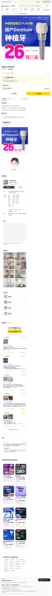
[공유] (49, 73)
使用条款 (3, 593)
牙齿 (12, 13)
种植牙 (16, 13)
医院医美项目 (14, 10)
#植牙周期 (11, 568)
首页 (2, 10)
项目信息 (26, 10)
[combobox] (46, 10)
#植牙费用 (6, 568)
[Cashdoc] (2, 13)
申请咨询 (39, 93)
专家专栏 (38, 10)
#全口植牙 (17, 572)
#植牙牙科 (19, 574)
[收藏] (46, 73)
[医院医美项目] (19, 9)
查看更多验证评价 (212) (13, 435)
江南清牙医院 (10, 69)
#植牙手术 (11, 572)
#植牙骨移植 (17, 568)
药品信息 (32, 10)
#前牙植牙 (11, 570)
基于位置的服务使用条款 (14, 593)
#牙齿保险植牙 (12, 576)
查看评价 (20, 187)
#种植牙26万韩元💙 (7, 344)
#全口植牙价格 (6, 574)
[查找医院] (10, 9)
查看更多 (8, 350)
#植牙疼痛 (6, 570)
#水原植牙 (17, 570)
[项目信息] (29, 9)
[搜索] (47, 6)
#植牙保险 (6, 572)
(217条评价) (11, 73)
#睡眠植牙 (13, 574)
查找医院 (7, 10)
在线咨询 (15, 93)
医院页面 (8, 187)
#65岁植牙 (6, 578)
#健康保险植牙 (19, 576)
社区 (21, 10)
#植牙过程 (6, 576)
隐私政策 (7, 593)
